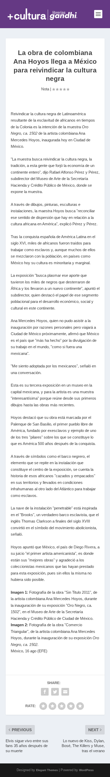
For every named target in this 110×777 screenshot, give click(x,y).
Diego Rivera (84, 547)
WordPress (86, 770)
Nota (45, 89)
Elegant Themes (47, 770)
